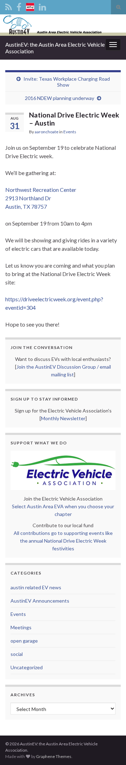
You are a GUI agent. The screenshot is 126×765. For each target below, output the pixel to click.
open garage (24, 641)
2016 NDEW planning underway (59, 98)
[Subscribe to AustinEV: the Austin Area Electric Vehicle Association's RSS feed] (8, 6)
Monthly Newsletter (63, 418)
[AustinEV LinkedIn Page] (42, 6)
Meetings (20, 627)
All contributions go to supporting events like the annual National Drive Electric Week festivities (63, 540)
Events (69, 131)
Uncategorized (26, 667)
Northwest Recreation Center (40, 189)
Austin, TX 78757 (26, 206)
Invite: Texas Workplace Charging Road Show (66, 82)
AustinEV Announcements (39, 601)
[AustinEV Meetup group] (30, 6)
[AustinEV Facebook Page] (18, 6)
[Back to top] (110, 749)
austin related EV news (35, 587)
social (16, 654)
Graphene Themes (53, 756)
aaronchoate (46, 131)
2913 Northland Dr (28, 198)
